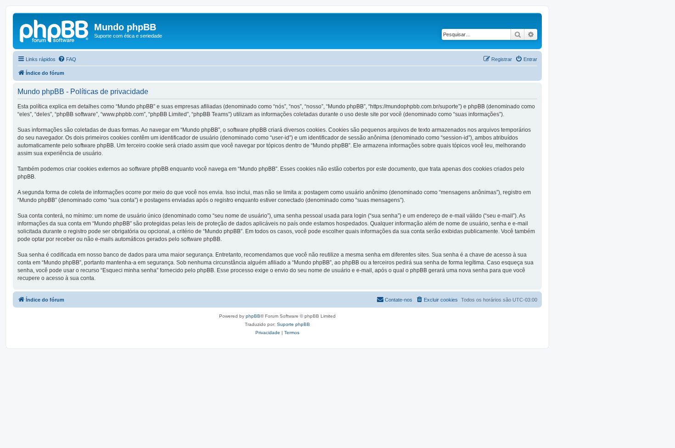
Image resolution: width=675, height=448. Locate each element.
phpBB (253, 316)
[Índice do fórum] (54, 30)
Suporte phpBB (293, 324)
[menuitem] (67, 59)
